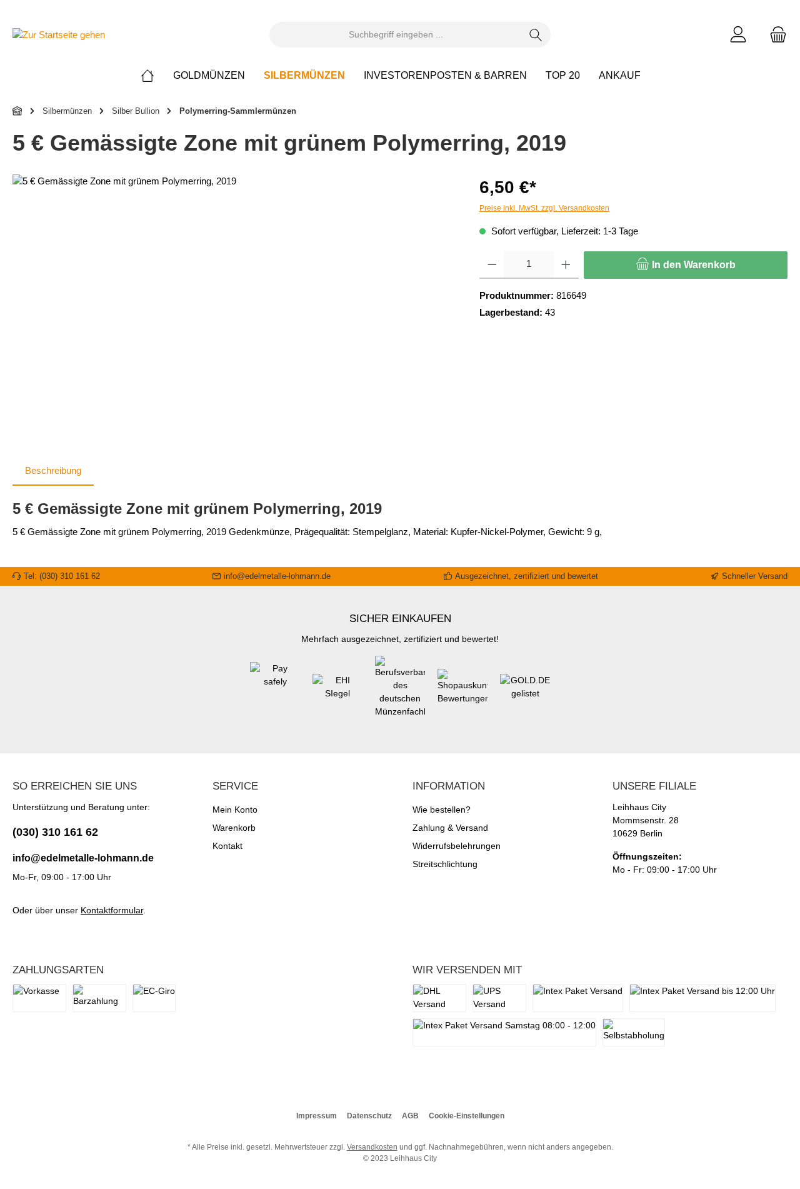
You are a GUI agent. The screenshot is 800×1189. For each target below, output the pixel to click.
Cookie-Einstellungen (466, 1115)
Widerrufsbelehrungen (456, 846)
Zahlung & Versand (450, 828)
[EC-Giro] (154, 998)
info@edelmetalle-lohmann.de (83, 858)
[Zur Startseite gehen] (58, 35)
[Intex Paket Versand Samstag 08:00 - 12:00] (504, 1032)
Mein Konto (235, 810)
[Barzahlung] (99, 998)
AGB (410, 1115)
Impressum (316, 1115)
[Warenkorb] (774, 35)
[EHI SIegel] (337, 693)
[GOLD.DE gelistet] (525, 693)
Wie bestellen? (441, 810)
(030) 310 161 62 (55, 832)
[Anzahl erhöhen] (566, 265)
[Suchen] (536, 35)
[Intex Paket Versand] (577, 998)
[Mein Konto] (738, 35)
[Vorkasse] (39, 998)
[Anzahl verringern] (492, 265)
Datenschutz (369, 1115)
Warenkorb (234, 828)
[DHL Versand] (439, 998)
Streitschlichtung (445, 864)
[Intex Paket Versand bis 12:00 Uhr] (702, 998)
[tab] (53, 471)
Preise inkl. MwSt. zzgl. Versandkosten (544, 208)
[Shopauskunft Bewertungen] (462, 693)
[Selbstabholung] (633, 1032)
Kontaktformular (112, 910)
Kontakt (227, 846)
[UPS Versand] (499, 998)
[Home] (157, 75)
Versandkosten (372, 1147)
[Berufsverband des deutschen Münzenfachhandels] (400, 693)
